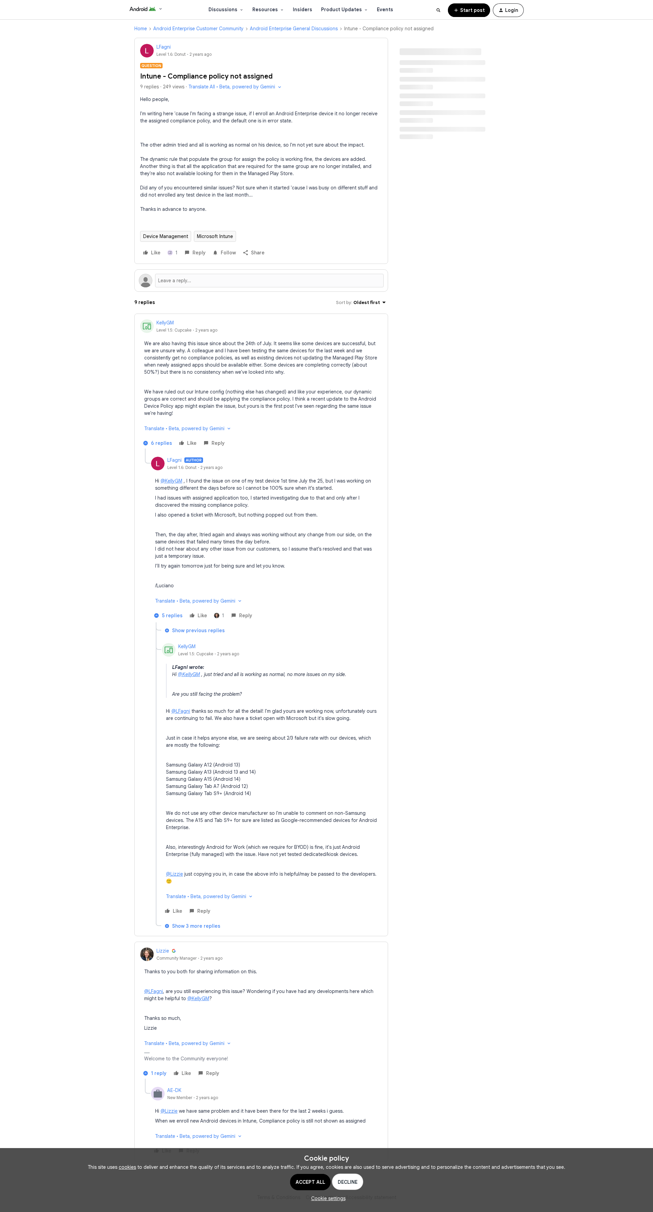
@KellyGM (171, 481)
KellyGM (165, 323)
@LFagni (180, 711)
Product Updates (341, 9)
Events (385, 9)
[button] (469, 10)
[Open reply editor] (261, 280)
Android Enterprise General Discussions (294, 29)
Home (140, 29)
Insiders (302, 9)
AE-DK (174, 1090)
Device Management (165, 236)
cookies (127, 1167)
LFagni (163, 47)
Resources (265, 9)
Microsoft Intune (215, 236)
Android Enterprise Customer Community (198, 29)
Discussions (222, 9)
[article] (261, 384)
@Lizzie (174, 874)
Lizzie (162, 951)
